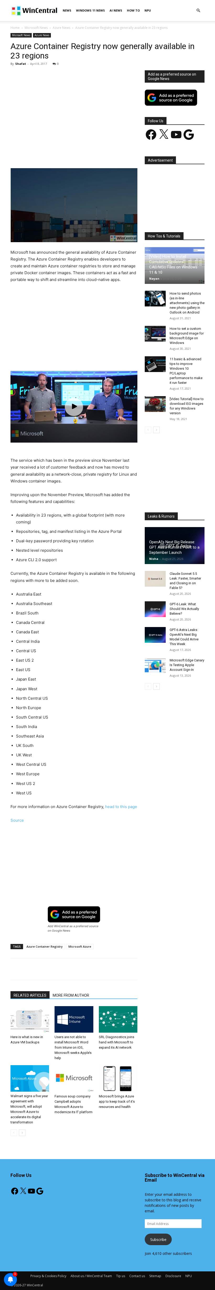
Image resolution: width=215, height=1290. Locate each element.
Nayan (154, 278)
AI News (116, 10)
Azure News (61, 27)
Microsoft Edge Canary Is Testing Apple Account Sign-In (187, 665)
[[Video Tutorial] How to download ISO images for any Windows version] (155, 404)
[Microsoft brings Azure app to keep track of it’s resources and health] (118, 1078)
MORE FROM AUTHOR (71, 995)
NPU (147, 10)
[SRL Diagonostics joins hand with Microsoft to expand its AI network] (118, 1019)
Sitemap (155, 1276)
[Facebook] (47, 153)
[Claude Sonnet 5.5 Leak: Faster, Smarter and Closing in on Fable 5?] (155, 579)
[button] (198, 10)
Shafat (20, 64)
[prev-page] (13, 1132)
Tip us (120, 1276)
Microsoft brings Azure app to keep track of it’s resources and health (117, 1101)
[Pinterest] (71, 153)
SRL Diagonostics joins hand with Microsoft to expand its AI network (116, 1042)
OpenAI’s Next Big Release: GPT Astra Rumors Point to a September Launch (174, 547)
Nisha (153, 559)
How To (133, 10)
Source (17, 820)
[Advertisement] (73, 109)
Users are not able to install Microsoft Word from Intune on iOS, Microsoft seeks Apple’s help (73, 1047)
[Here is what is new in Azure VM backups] (29, 1019)
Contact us (137, 1276)
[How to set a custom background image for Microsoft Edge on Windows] (155, 334)
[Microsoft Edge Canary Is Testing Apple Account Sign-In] (155, 665)
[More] (132, 153)
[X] (59, 153)
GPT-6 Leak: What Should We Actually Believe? (184, 608)
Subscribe (158, 1239)
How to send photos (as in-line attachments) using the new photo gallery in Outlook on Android (187, 302)
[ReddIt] (108, 153)
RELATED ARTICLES (30, 995)
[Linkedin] (95, 153)
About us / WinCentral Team (91, 1276)
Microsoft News (36, 27)
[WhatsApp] (83, 153)
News (67, 10)
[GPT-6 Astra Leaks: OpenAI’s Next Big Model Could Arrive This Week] (155, 635)
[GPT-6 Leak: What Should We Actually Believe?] (155, 609)
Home (15, 27)
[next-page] (22, 1132)
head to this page (121, 806)
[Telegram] (120, 153)
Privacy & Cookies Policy (48, 1276)
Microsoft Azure (79, 946)
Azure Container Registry (44, 946)
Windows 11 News (90, 10)
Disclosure (173, 1276)
